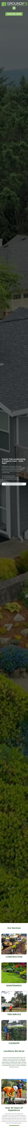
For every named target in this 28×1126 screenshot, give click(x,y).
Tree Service (14, 1014)
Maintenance (14, 985)
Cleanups (14, 1043)
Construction (14, 956)
